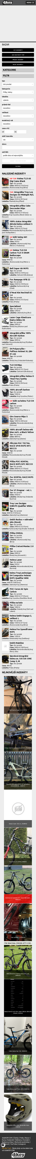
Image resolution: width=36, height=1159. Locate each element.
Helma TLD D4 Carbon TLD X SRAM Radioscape (19, 252)
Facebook (5, 1144)
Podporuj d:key (7, 1142)
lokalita (5, 97)
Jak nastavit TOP (18, 55)
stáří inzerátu (7, 136)
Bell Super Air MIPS (19, 268)
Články (16, 1138)
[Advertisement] (18, 24)
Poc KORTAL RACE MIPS (21, 477)
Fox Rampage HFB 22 (20, 279)
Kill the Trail (6, 1148)
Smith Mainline (17, 643)
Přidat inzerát (18, 59)
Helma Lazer (16, 560)
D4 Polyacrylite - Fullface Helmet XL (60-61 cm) (21, 351)
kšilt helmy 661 (20, 237)
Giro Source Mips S (19, 416)
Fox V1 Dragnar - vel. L (21, 490)
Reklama (19, 1140)
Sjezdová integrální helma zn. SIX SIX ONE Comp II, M (21, 658)
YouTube (13, 1144)
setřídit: (5, 152)
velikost (5, 112)
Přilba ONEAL (16, 533)
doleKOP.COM (7, 1138)
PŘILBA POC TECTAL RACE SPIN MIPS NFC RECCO (20, 446)
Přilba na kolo (16, 602)
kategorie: (6, 89)
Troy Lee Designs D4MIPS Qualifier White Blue (21, 506)
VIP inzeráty (18, 50)
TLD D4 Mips (16, 365)
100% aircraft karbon (20, 390)
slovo (4, 144)
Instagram (22, 1144)
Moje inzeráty (18, 64)
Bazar (27, 1138)
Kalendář (11, 1140)
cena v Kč (5, 128)
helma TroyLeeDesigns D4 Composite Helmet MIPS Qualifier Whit (21, 575)
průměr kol (6, 104)
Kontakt (26, 1140)
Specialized (15, 306)
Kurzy (4, 1140)
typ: (3, 81)
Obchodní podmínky (21, 1142)
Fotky (22, 1138)
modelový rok (7, 120)
